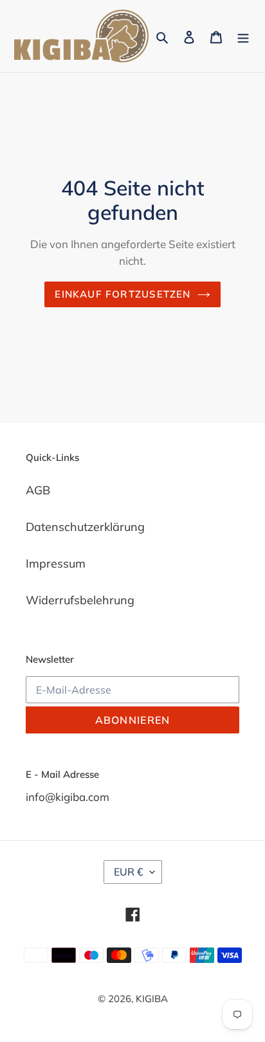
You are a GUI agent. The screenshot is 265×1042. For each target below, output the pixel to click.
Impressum (56, 563)
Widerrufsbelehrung (80, 600)
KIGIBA (152, 999)
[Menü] (243, 36)
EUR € (128, 871)
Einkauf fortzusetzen (122, 294)
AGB (38, 490)
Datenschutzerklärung (85, 526)
